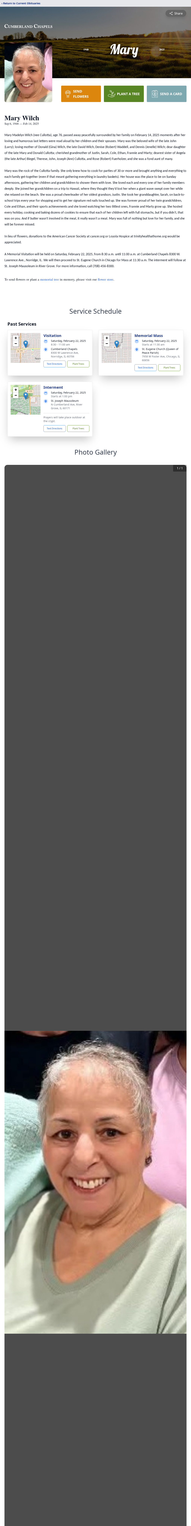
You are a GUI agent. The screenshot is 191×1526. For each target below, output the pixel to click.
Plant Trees (78, 363)
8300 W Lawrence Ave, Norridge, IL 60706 (65, 354)
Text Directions (54, 363)
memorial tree (49, 279)
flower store (105, 279)
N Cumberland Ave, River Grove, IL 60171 (66, 406)
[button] (25, 344)
